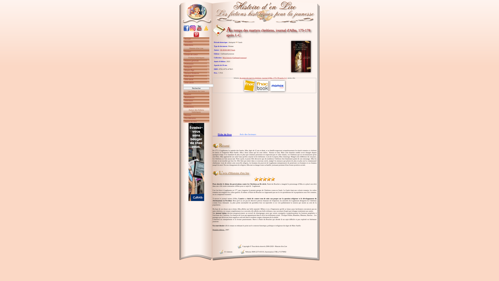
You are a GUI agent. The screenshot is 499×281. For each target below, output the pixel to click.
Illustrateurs (189, 97)
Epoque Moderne (192, 73)
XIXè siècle (189, 76)
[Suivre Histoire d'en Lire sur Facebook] (186, 30)
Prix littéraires (190, 118)
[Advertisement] (265, 112)
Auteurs (188, 94)
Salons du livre (191, 121)
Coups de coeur (191, 54)
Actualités (189, 42)
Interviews (189, 101)
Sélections (189, 45)
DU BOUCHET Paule (227, 50)
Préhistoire (189, 64)
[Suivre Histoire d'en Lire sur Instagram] (193, 30)
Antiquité (188, 67)
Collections (189, 107)
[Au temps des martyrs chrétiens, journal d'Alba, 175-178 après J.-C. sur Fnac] (249, 91)
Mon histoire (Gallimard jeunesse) (235, 58)
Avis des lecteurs (247, 134)
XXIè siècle (189, 83)
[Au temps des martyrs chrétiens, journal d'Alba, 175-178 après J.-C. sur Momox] (277, 91)
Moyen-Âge (189, 70)
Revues (188, 115)
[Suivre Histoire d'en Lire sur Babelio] (206, 30)
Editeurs (188, 104)
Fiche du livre (225, 134)
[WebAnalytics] (196, 246)
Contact (188, 51)
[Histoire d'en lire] (249, 11)
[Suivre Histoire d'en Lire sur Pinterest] (196, 37)
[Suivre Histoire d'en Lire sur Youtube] (199, 30)
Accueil (188, 39)
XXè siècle (189, 79)
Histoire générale (192, 61)
